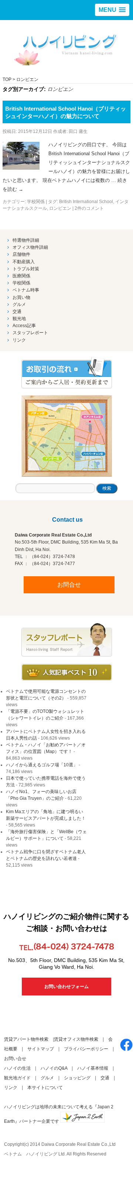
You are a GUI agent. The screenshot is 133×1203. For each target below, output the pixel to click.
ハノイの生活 (17, 1068)
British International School (86, 201)
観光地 (19, 318)
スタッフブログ (66, 639)
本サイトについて (45, 1087)
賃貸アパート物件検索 (26, 1039)
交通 (17, 311)
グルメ (19, 304)
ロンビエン (60, 208)
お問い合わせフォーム (66, 986)
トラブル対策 (26, 268)
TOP (7, 79)
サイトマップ (40, 1049)
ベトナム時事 (26, 290)
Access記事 (24, 325)
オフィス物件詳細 (30, 247)
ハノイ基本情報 (92, 1068)
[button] (112, 10)
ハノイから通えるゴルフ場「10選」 (42, 764)
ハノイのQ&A (54, 1068)
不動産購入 (24, 261)
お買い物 (21, 297)
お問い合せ (15, 1058)
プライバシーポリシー (86, 1049)
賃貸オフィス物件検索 (76, 1039)
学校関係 (36, 201)
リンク (19, 340)
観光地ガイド (17, 1077)
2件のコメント (89, 208)
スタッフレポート (30, 332)
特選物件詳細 (26, 240)
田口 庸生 (78, 131)
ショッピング (77, 1077)
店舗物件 (21, 254)
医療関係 (21, 275)
